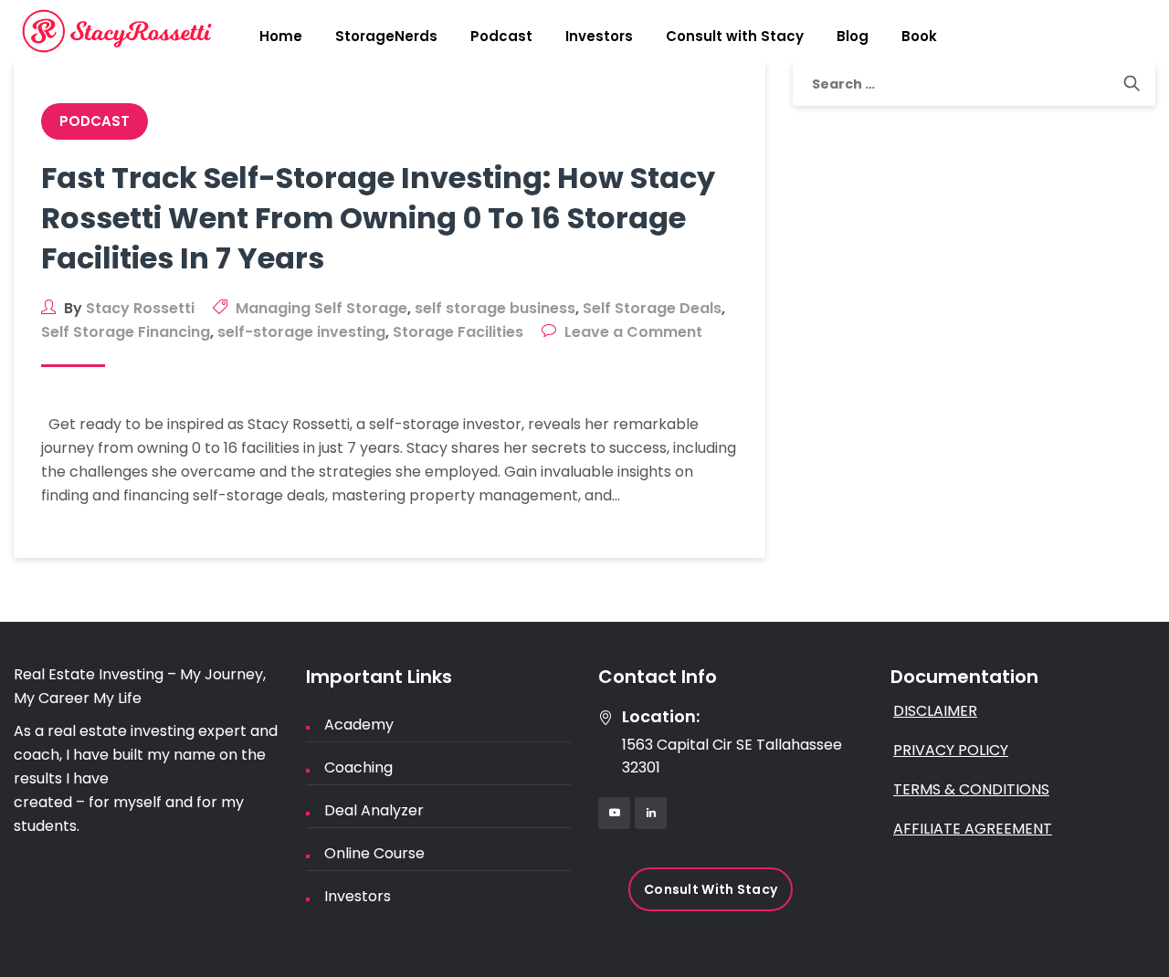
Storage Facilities (458, 331)
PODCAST (94, 121)
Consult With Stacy (710, 889)
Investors (599, 36)
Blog (853, 36)
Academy (359, 724)
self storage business (495, 308)
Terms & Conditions (971, 789)
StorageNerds (386, 36)
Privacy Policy (950, 750)
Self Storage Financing (125, 331)
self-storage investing (301, 331)
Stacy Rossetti (140, 308)
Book (919, 36)
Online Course (374, 853)
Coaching (358, 767)
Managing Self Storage (321, 308)
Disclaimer (935, 710)
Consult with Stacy (735, 36)
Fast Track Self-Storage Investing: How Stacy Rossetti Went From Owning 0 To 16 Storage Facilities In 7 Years (378, 217)
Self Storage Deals (652, 308)
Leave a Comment (633, 331)
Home (280, 36)
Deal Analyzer (374, 810)
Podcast (501, 36)
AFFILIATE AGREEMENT (972, 828)
